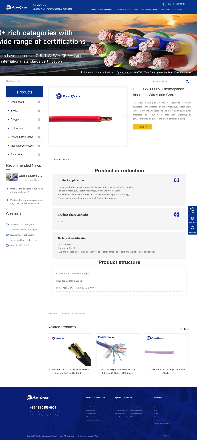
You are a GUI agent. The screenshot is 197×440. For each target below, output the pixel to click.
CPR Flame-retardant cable (137, 417)
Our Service (146, 10)
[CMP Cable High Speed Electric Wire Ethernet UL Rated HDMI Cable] (118, 349)
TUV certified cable (91, 413)
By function (17, 128)
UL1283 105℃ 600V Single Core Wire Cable (166, 371)
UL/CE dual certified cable (93, 420)
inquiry (142, 127)
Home (93, 10)
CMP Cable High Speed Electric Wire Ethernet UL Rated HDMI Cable (117, 371)
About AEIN (165, 10)
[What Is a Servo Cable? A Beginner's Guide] (12, 177)
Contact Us (177, 10)
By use (14, 110)
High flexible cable (120, 413)
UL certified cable (90, 407)
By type (15, 119)
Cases (135, 10)
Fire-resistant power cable (122, 410)
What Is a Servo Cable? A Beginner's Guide (31, 176)
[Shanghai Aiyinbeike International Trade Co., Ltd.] (17, 9)
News (155, 10)
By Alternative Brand (22, 137)
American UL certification (73, 313)
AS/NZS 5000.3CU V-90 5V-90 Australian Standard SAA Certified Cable (69, 371)
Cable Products (105, 10)
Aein (96, 436)
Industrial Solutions (123, 10)
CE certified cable (90, 410)
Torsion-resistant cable (136, 413)
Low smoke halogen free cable (137, 407)
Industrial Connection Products (22, 147)
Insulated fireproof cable (121, 417)
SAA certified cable (91, 417)
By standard (123, 72)
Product (109, 72)
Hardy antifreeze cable (136, 410)
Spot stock (16, 154)
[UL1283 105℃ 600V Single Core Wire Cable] (167, 349)
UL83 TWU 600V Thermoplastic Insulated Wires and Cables (162, 72)
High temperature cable (121, 407)
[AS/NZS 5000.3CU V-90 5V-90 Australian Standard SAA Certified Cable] (69, 349)
